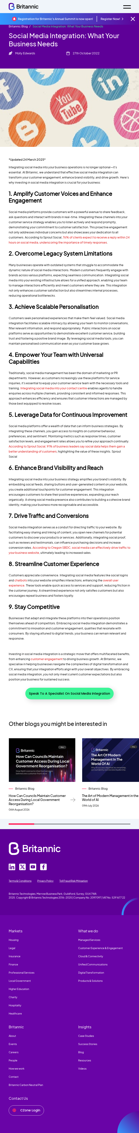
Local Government (20, 980)
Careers (13, 1052)
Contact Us (18, 1098)
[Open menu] (127, 6)
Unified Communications (93, 964)
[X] (22, 867)
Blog (81, 1052)
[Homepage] (23, 6)
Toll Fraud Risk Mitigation (73, 880)
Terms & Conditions (20, 880)
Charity (13, 997)
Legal (12, 948)
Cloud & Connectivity (90, 956)
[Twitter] (12, 867)
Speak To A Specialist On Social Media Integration (69, 693)
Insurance (14, 956)
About (12, 1035)
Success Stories (87, 1044)
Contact (13, 1076)
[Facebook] (43, 867)
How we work (16, 1068)
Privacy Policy (45, 880)
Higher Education (19, 989)
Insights (84, 1026)
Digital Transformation (91, 972)
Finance (13, 964)
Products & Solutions (90, 980)
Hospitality (15, 1005)
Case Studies (86, 1035)
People (13, 1060)
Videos (82, 1068)
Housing (13, 939)
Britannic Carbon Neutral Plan (26, 1084)
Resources (84, 1060)
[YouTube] (33, 867)
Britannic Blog (18, 26)
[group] (42, 775)
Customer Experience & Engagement (100, 948)
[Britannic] (35, 848)
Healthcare (15, 1013)
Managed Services (89, 939)
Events (13, 1044)
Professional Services (21, 972)
